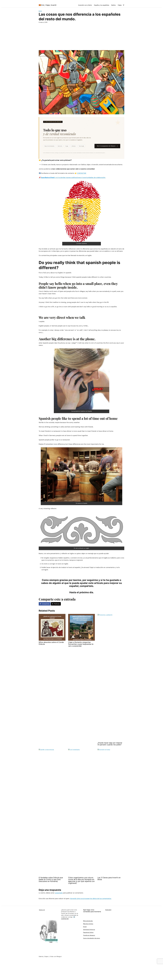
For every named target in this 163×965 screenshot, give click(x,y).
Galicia (113, 5)
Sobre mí (42, 910)
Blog (40, 11)
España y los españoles (101, 5)
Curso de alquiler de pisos (91, 938)
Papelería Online (88, 932)
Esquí (85, 926)
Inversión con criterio (85, 5)
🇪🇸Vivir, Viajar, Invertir (47, 5)
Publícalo (57, 604)
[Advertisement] (81, 37)
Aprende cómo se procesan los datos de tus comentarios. (90, 899)
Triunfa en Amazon (89, 935)
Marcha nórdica (88, 924)
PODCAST (108, 910)
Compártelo (45, 604)
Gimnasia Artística (89, 929)
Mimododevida (88, 921)
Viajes (120, 5)
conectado (59, 893)
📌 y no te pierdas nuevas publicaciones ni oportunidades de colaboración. (72, 178)
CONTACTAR (81, 173)
